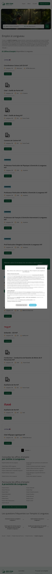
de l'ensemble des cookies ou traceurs (23, 276)
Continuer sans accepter (40, 268)
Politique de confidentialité (26, 299)
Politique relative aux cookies (14, 301)
